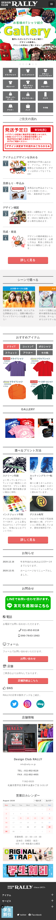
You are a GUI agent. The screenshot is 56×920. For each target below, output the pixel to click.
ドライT (11, 346)
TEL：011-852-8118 (28, 770)
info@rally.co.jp (28, 764)
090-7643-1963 (30, 635)
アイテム (6, 895)
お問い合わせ (28, 658)
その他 (44, 353)
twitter (22, 915)
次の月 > (49, 801)
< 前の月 (38, 801)
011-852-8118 (30, 630)
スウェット (11, 353)
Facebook (36, 915)
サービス (6, 901)
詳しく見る (28, 260)
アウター (28, 353)
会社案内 (6, 907)
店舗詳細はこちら (28, 680)
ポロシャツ (45, 346)
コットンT (28, 346)
